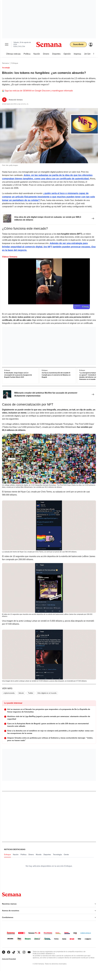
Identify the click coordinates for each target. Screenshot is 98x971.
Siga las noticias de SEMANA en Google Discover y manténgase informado (39, 91)
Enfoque (14, 63)
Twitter (30, 693)
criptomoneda (9, 693)
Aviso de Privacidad (11, 959)
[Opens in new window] (8, 952)
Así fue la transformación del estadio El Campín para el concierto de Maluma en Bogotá (56, 375)
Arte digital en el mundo (47, 693)
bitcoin (21, 693)
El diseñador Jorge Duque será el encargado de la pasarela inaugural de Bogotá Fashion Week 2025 (18, 375)
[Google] (3, 952)
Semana (5, 63)
